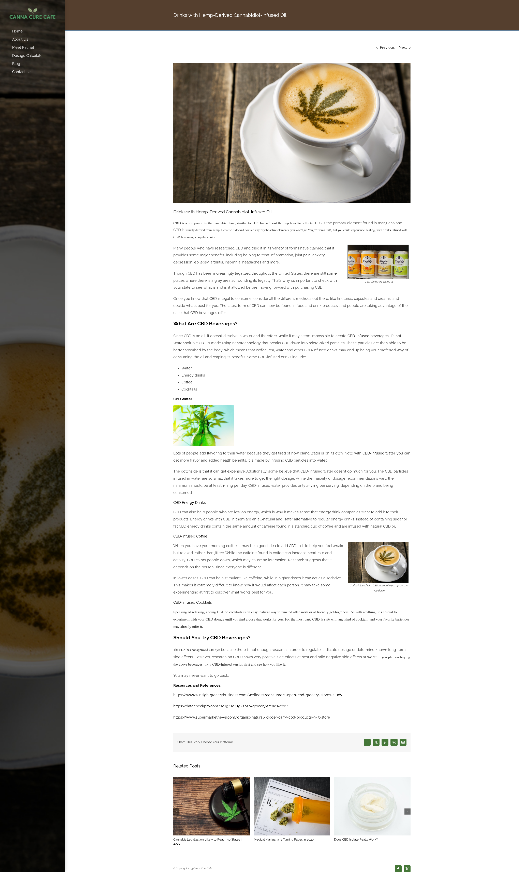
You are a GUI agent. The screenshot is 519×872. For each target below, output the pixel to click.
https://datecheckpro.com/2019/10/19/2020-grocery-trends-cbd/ (230, 706)
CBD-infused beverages (368, 336)
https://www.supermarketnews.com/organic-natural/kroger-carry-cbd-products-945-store (251, 717)
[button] (176, 811)
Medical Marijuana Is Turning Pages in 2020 (284, 839)
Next (403, 47)
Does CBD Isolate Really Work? (356, 839)
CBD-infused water (378, 453)
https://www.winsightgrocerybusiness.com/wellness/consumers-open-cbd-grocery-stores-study (257, 695)
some (332, 273)
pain (307, 255)
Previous (387, 47)
